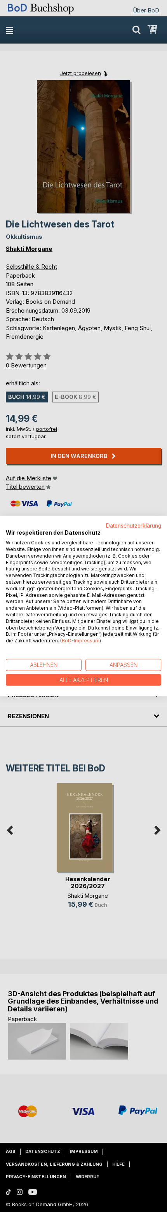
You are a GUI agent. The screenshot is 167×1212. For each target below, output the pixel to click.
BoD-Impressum (80, 641)
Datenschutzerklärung (133, 525)
